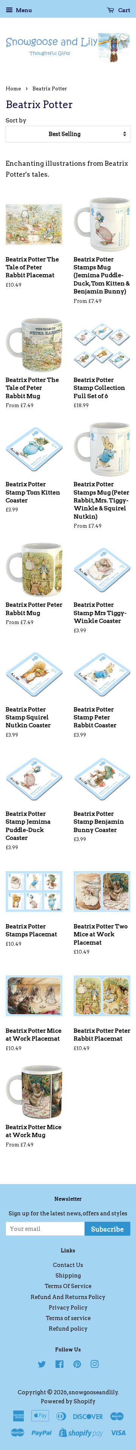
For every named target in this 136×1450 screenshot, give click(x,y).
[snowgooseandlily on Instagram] (94, 1365)
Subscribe (107, 1229)
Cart (123, 10)
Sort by (16, 120)
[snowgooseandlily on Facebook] (59, 1365)
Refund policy (68, 1328)
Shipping (68, 1275)
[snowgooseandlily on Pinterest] (77, 1365)
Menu (23, 10)
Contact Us (68, 1265)
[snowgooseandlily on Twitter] (42, 1365)
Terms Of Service (68, 1286)
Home (13, 89)
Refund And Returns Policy (68, 1297)
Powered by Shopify (68, 1401)
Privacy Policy (68, 1307)
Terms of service (68, 1318)
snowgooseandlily (93, 1392)
